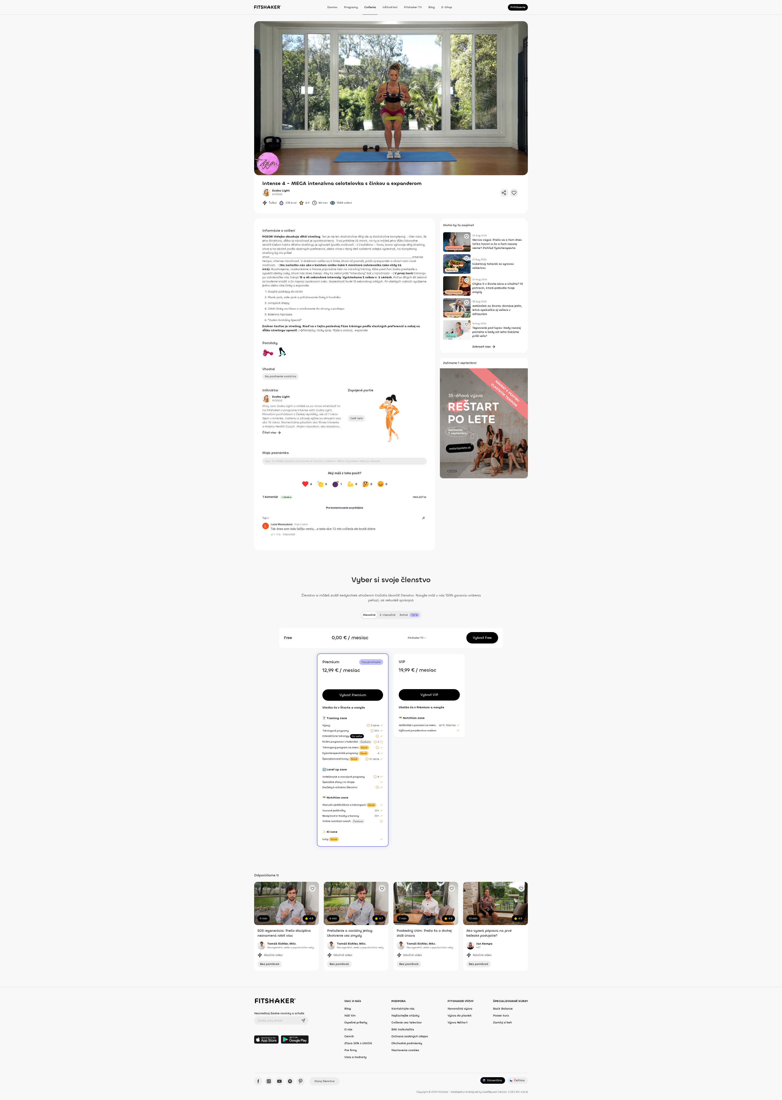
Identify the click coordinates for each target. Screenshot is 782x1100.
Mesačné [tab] (369, 615)
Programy (351, 7)
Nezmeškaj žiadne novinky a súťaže (279, 1013)
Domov (332, 7)
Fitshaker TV (413, 7)
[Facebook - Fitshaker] (258, 1081)
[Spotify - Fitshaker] (290, 1081)
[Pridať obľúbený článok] (466, 236)
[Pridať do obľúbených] (514, 193)
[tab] (409, 615)
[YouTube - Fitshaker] (279, 1081)
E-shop (446, 7)
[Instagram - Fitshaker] (269, 1081)
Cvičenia (370, 7)
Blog (431, 7)
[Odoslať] (303, 1021)
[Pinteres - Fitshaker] (301, 1081)
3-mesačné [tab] (387, 615)
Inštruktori (389, 7)
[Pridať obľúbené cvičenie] (312, 888)
